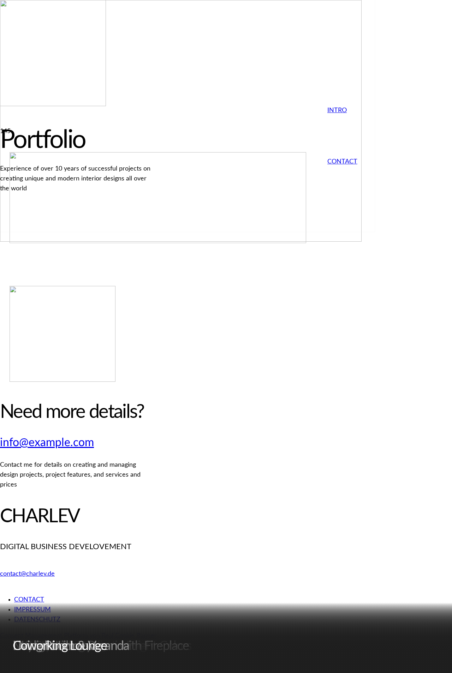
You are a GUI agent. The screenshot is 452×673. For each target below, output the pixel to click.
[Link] (158, 241)
